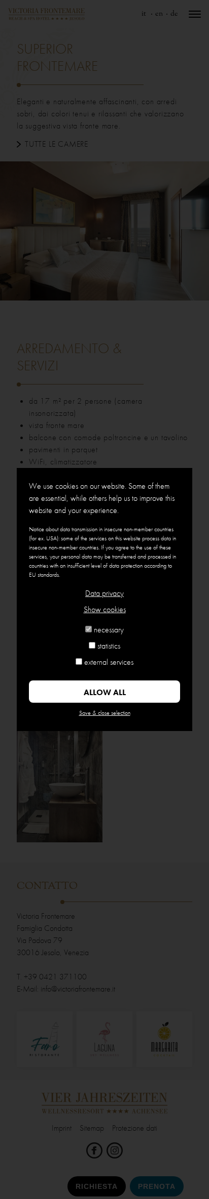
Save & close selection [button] (104, 713)
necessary (109, 629)
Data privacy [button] (104, 593)
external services (108, 662)
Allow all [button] (105, 692)
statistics (108, 645)
